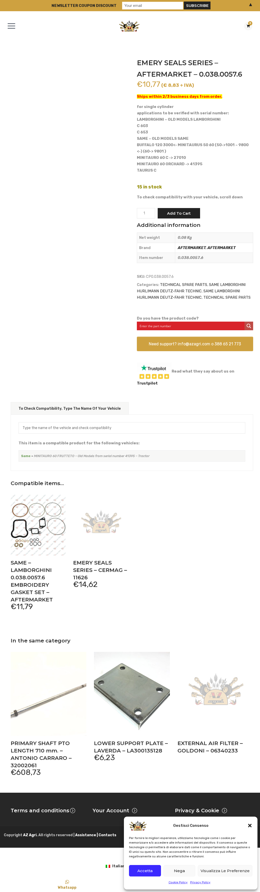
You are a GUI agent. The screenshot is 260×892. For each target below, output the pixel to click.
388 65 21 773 (228, 343)
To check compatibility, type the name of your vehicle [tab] (70, 408)
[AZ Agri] (129, 25)
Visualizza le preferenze (225, 870)
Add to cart (179, 213)
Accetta (145, 870)
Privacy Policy (200, 882)
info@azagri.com (194, 343)
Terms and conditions (40, 810)
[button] (249, 825)
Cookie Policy (178, 882)
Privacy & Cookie (197, 810)
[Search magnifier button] (249, 326)
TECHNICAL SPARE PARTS (183, 284)
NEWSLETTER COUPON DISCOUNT (84, 5)
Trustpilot (147, 383)
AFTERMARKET (192, 247)
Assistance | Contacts (95, 835)
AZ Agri (30, 835)
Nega (179, 870)
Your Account (111, 810)
